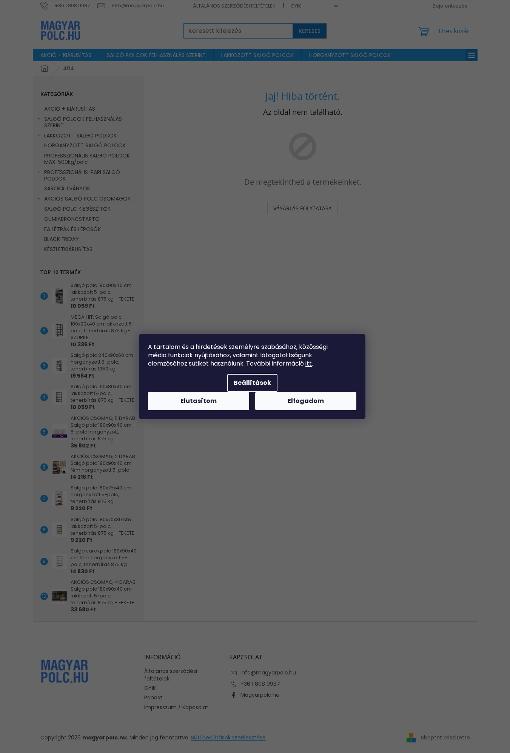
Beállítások (252, 382)
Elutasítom (198, 401)
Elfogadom (306, 401)
